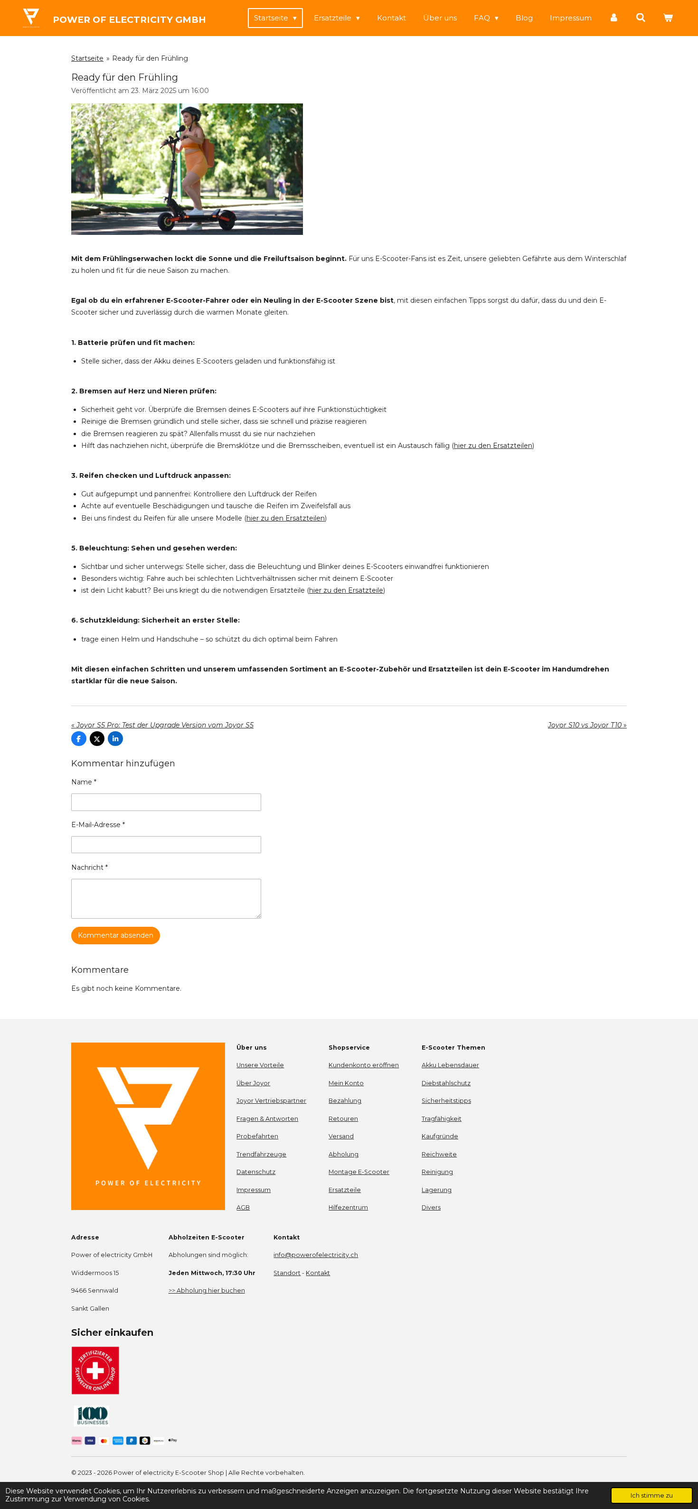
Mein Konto (346, 1083)
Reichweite (439, 1154)
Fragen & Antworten (267, 1118)
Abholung (343, 1154)
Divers (431, 1207)
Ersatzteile (345, 1189)
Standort (287, 1272)
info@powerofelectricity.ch (316, 1254)
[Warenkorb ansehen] (668, 18)
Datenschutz (255, 1171)
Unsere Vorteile (260, 1065)
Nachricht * (89, 867)
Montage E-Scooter (359, 1171)
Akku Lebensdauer (450, 1065)
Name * (83, 782)
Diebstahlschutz (446, 1083)
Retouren (343, 1118)
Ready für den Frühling (150, 58)
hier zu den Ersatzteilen (493, 445)
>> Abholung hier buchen (207, 1290)
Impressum (253, 1189)
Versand (341, 1136)
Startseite (87, 58)
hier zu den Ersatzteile (346, 590)
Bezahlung (345, 1100)
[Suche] (641, 18)
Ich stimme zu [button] (652, 1495)
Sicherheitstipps (446, 1100)
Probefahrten (257, 1136)
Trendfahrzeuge (261, 1154)
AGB (243, 1207)
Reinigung (437, 1171)
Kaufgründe (440, 1136)
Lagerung (437, 1189)
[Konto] (614, 18)
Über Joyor (253, 1083)
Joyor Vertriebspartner (271, 1100)
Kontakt (318, 1272)
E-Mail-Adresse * (98, 824)
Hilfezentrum (348, 1207)
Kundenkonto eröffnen (364, 1065)
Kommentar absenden (115, 935)
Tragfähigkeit (442, 1118)
